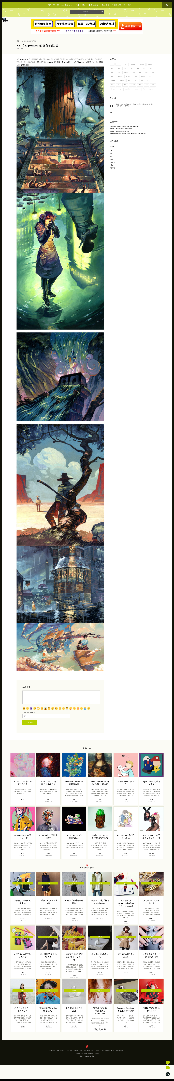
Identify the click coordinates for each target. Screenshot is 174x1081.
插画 (54, 5)
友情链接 (112, 162)
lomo (118, 64)
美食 (125, 84)
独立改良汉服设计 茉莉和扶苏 (22, 1009)
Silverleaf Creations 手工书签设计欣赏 (125, 1009)
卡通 (119, 68)
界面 (103, 5)
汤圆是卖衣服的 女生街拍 (22, 901)
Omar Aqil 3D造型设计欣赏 (48, 836)
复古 (151, 68)
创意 (112, 68)
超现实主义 (127, 89)
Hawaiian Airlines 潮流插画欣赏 (74, 782)
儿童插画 (150, 64)
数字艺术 (128, 76)
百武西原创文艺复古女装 (48, 901)
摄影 (58, 5)
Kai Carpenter (24, 59)
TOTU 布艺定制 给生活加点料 (151, 1009)
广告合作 (112, 165)
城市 (144, 68)
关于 (129, 5)
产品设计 (96, 1029)
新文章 (168, 1062)
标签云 (111, 159)
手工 (140, 72)
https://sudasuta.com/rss (122, 131)
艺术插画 (33, 41)
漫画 (149, 80)
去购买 (22, 883)
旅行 (136, 76)
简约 (119, 84)
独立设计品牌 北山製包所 (48, 955)
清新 (136, 80)
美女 (153, 853)
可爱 (125, 68)
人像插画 (133, 64)
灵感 (66, 5)
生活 (62, 5)
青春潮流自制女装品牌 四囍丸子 (48, 1009)
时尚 (151, 76)
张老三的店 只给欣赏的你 (151, 901)
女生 (112, 72)
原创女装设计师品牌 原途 (74, 901)
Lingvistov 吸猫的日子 (125, 782)
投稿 (167, 5)
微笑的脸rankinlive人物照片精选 (84, 62)
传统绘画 (25, 41)
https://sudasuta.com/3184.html (124, 128)
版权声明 (112, 168)
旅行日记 (143, 76)
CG (21, 41)
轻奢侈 (151, 918)
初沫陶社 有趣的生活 (100, 955)
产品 (70, 5)
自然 (140, 84)
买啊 (119, 5)
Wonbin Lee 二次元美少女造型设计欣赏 (151, 836)
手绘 (147, 72)
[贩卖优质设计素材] (5, 22)
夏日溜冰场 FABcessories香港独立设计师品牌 (126, 903)
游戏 (142, 80)
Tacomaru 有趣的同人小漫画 (125, 836)
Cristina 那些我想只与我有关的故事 (59, 62)
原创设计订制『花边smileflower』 (100, 901)
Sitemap (112, 146)
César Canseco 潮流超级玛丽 (74, 836)
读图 (124, 5)
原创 (107, 5)
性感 (134, 72)
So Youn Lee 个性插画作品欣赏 (23, 782)
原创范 (126, 921)
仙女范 (22, 918)
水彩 (129, 80)
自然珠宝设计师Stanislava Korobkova (100, 1011)
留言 (111, 153)
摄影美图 (120, 76)
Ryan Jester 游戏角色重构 (151, 782)
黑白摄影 (152, 89)
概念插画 (122, 80)
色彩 (147, 84)
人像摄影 (142, 64)
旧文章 (168, 1067)
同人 (132, 68)
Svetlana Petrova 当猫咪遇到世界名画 (100, 782)
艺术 (153, 84)
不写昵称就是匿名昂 (28, 712)
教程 (115, 5)
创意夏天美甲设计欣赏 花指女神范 (151, 955)
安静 (119, 72)
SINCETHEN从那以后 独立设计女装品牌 (74, 957)
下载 (111, 5)
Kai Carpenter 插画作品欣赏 (38, 45)
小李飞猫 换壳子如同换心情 (22, 955)
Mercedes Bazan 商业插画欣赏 (22, 836)
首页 (49, 5)
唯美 (138, 68)
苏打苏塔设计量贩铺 (124, 133)
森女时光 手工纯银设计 (74, 1009)
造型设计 (137, 89)
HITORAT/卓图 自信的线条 (126, 955)
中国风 (125, 64)
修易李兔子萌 (41, 62)
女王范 (48, 972)
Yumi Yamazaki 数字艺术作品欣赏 (48, 782)
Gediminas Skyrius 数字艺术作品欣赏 (100, 836)
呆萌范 (74, 918)
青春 (144, 89)
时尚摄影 (113, 80)
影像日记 (126, 72)
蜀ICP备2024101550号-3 (87, 1056)
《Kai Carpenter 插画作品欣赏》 (139, 133)
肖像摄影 (133, 84)
